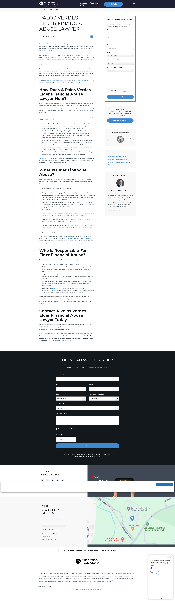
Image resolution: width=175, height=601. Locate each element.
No (85, 304)
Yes (90, 304)
